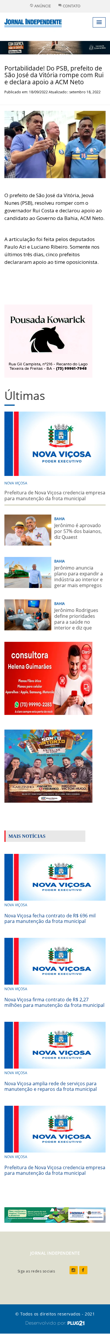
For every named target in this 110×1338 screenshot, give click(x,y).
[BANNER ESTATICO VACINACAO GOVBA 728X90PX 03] (55, 47)
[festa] (48, 765)
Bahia (59, 518)
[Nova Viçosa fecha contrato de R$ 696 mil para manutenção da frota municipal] (55, 876)
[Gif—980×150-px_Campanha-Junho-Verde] (55, 1214)
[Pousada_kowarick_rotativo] (48, 340)
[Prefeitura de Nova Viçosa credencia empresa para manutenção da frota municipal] (55, 1128)
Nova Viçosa (15, 483)
